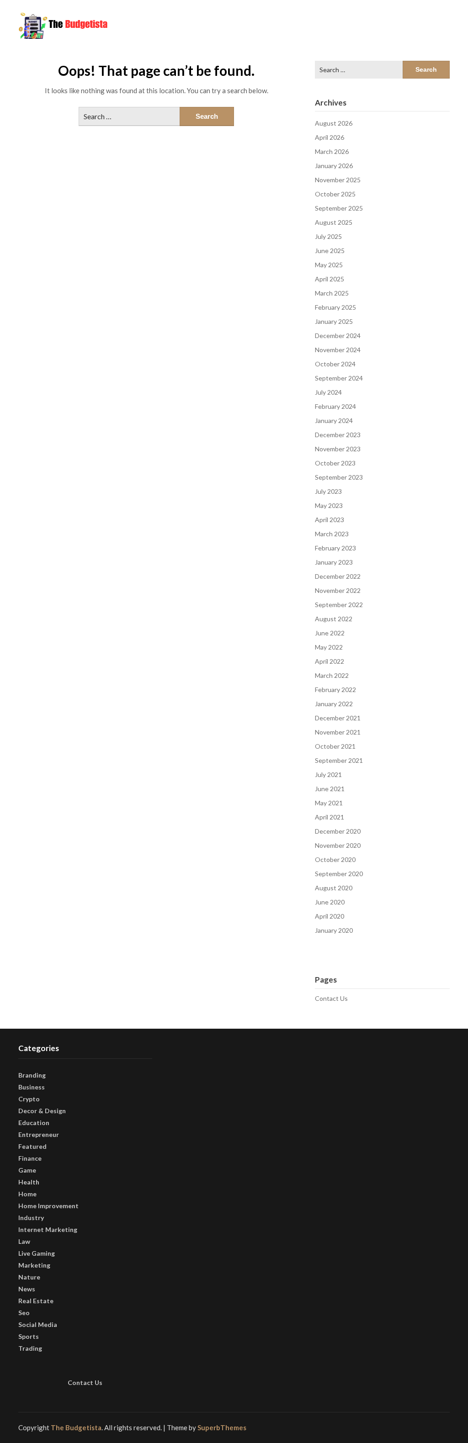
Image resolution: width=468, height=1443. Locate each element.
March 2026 (332, 151)
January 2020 (334, 930)
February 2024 (335, 406)
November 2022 (338, 590)
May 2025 (329, 265)
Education (33, 1122)
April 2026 (329, 137)
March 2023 (332, 534)
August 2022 (333, 619)
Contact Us (331, 998)
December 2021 (338, 718)
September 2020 (339, 873)
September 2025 (339, 208)
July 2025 (328, 236)
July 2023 (328, 491)
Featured (32, 1146)
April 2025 (329, 279)
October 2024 (335, 364)
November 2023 (338, 449)
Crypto (29, 1099)
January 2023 (334, 562)
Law (24, 1241)
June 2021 (330, 789)
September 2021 (339, 760)
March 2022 (332, 675)
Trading (30, 1348)
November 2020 (338, 845)
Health (28, 1182)
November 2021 (338, 732)
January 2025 (334, 321)
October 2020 (335, 859)
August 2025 (333, 222)
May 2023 (329, 505)
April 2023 (329, 519)
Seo (24, 1312)
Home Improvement (48, 1206)
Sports (28, 1336)
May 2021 (329, 803)
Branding (32, 1075)
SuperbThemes (221, 1427)
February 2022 (335, 689)
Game (27, 1170)
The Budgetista (76, 1427)
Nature (29, 1277)
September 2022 (339, 604)
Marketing (34, 1265)
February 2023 (335, 548)
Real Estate (35, 1301)
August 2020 (333, 888)
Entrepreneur (38, 1134)
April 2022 (329, 661)
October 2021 (335, 746)
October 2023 (335, 463)
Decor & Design (42, 1111)
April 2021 (329, 817)
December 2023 (338, 435)
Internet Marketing (47, 1229)
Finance (30, 1158)
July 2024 (328, 392)
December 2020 (338, 831)
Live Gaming (36, 1253)
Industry (31, 1217)
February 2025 (335, 307)
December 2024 (338, 335)
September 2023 (339, 477)
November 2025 (338, 180)
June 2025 (330, 250)
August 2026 (333, 123)
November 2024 (338, 350)
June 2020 (330, 902)
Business (31, 1087)
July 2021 (328, 774)
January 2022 (334, 704)
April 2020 (329, 916)
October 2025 (335, 194)
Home (27, 1194)
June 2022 (330, 633)
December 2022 (338, 576)
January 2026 (334, 165)
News (26, 1289)
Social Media (37, 1324)
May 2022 (329, 647)
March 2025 (332, 293)
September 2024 (339, 378)
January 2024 (334, 420)
